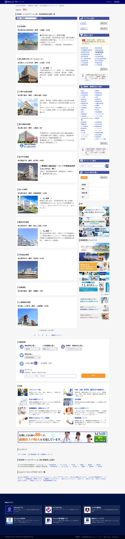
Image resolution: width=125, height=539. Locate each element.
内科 (82, 91)
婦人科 (97, 110)
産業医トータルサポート (52, 479)
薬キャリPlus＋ (23, 480)
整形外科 (84, 99)
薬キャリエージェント (69, 479)
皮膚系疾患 (98, 54)
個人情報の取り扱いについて (89, 537)
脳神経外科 (98, 101)
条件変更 (84, 177)
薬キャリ (81, 479)
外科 (96, 97)
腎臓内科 (84, 124)
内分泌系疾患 (99, 56)
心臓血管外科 (99, 103)
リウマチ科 (98, 116)
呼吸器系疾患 (99, 50)
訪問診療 (98, 137)
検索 (93, 375)
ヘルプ (100, 537)
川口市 (73, 465)
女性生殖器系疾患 (100, 58)
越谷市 (90, 465)
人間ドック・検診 (100, 139)
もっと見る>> (105, 294)
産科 (82, 110)
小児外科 (84, 105)
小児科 (83, 97)
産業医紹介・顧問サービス (34, 479)
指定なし (84, 28)
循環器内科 (98, 95)
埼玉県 (84, 23)
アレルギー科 (99, 114)
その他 (83, 132)
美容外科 (84, 101)
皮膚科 (97, 105)
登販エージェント (35, 480)
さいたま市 (63, 465)
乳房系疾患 (84, 56)
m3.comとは (115, 537)
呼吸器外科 (84, 103)
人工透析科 (84, 126)
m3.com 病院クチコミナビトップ (48, 5)
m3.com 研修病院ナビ (96, 477)
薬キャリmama (101, 479)
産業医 (83, 139)
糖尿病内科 (98, 126)
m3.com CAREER (23, 477)
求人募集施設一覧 (33, 454)
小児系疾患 (84, 63)
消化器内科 (84, 95)
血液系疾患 (84, 60)
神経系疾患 (84, 48)
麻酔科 (97, 118)
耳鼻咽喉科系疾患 (86, 50)
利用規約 (77, 537)
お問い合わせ (106, 537)
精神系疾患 (84, 65)
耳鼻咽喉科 (98, 112)
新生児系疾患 (99, 60)
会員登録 (116, 2)
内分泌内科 (98, 124)
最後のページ (56, 335)
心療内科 (84, 116)
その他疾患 (98, 65)
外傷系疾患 (98, 63)
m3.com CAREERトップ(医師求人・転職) (27, 5)
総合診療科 (98, 135)
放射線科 (84, 114)
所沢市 (98, 465)
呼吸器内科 (98, 93)
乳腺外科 (84, 128)
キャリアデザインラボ (61, 477)
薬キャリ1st (90, 479)
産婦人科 (98, 107)
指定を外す (104, 23)
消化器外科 (98, 122)
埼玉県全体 (52, 465)
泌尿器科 (84, 107)
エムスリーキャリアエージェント (41, 477)
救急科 (83, 130)
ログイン (109, 2)
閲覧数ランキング (46, 454)
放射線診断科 (99, 132)
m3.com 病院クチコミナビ (78, 477)
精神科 (97, 91)
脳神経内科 (84, 93)
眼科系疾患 (98, 48)
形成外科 (98, 99)
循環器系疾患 (85, 52)
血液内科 (84, 122)
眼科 (82, 112)
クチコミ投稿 (22, 454)
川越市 (82, 465)
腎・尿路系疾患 (86, 58)
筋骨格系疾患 (85, 54)
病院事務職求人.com (50, 480)
